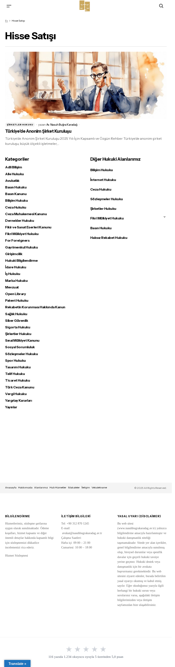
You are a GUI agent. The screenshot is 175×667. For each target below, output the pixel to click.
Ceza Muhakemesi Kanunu (26, 214)
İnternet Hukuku (103, 180)
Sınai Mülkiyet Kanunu (22, 340)
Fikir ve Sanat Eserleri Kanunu (28, 227)
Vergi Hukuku (15, 394)
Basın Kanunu (15, 194)
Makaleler (74, 487)
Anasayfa (10, 487)
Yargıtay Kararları (18, 400)
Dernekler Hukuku (19, 221)
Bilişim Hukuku (16, 200)
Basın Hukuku (15, 187)
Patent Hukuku (16, 300)
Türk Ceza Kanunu (19, 387)
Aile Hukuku (14, 174)
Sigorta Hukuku (17, 327)
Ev (6, 20)
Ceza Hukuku (15, 207)
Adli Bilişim (13, 167)
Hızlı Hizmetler (58, 487)
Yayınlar (11, 407)
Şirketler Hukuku (20, 124)
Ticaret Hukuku (17, 380)
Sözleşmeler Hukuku (21, 354)
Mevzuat (12, 287)
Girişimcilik (13, 254)
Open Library (15, 294)
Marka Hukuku (16, 281)
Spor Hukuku (15, 360)
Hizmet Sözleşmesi (16, 555)
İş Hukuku (12, 274)
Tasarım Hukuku (18, 367)
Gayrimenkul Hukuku (21, 247)
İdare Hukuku (15, 267)
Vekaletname (99, 487)
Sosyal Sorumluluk (20, 347)
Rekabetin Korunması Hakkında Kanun (35, 307)
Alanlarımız (41, 487)
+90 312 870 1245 (78, 523)
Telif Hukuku (15, 374)
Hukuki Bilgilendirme (21, 261)
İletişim (86, 487)
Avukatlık (12, 181)
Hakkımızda (25, 487)
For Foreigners (17, 240)
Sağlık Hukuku (16, 314)
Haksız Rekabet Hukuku (108, 237)
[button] (9, 6)
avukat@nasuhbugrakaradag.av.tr (82, 533)
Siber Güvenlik (16, 321)
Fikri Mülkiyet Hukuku (22, 234)
